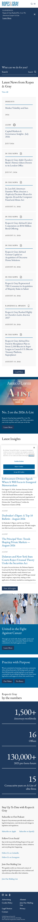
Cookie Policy (7, 903)
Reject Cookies (19, 466)
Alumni (23, 899)
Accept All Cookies (19, 472)
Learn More (8, 427)
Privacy (22, 908)
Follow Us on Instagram (10, 857)
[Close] (34, 447)
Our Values (8, 681)
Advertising (6, 899)
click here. (31, 455)
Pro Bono (19, 681)
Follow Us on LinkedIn (10, 853)
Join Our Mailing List (10, 879)
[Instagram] (3, 895)
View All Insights (10, 588)
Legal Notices (7, 908)
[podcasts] (9, 895)
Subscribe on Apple (9, 831)
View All (5, 92)
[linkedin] (6, 895)
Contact (5, 911)
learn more (8, 648)
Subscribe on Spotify (26, 831)
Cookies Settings (19, 461)
